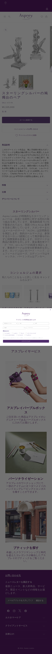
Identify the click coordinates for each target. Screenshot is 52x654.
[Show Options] (16, 323)
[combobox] (10, 323)
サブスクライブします (26, 341)
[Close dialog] (50, 310)
